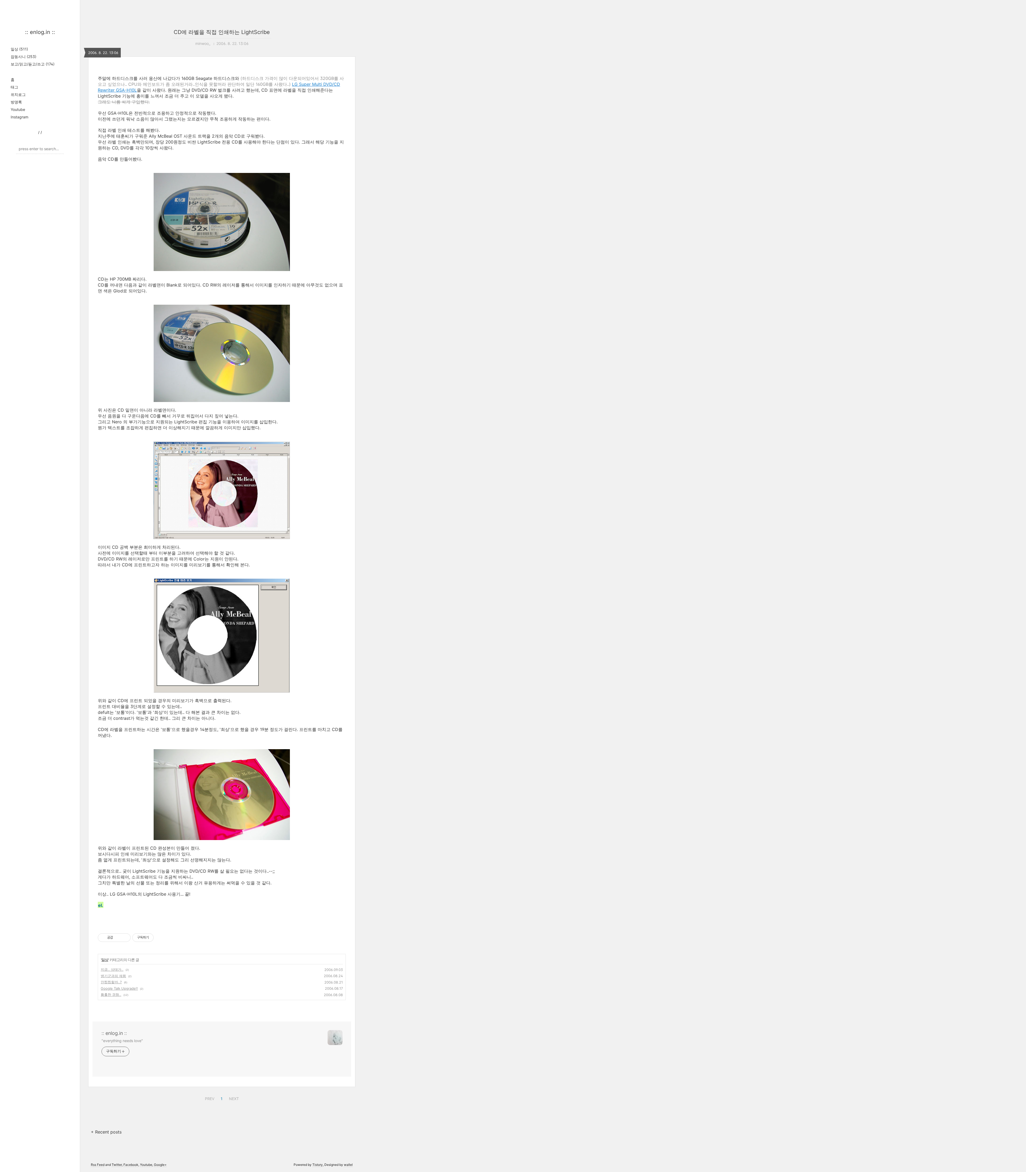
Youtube (18, 109)
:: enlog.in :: (40, 32)
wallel (348, 1165)
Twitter (117, 1165)
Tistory (317, 1165)
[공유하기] (118, 938)
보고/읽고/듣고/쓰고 (33, 64)
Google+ (160, 1165)
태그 (14, 87)
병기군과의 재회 (113, 976)
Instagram (19, 117)
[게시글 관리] (124, 938)
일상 (19, 49)
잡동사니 (23, 56)
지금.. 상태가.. (112, 969)
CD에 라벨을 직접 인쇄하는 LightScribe (222, 32)
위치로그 (18, 94)
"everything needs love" (122, 1040)
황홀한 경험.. (111, 994)
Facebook (130, 1165)
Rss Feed (97, 1165)
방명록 (16, 102)
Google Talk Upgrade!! (119, 988)
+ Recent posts (106, 1132)
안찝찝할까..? (111, 982)
